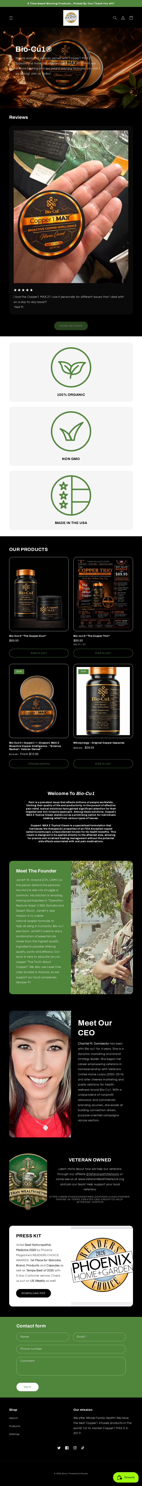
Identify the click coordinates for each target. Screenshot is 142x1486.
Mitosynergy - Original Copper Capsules (99, 742)
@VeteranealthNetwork (102, 1174)
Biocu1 (65, 1474)
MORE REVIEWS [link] (71, 325)
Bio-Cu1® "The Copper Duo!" (28, 635)
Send (27, 1387)
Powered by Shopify (78, 1474)
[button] (11, 18)
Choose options (39, 763)
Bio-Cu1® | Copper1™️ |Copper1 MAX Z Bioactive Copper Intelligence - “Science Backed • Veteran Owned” (35, 746)
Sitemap (14, 1434)
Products (14, 1426)
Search (13, 1418)
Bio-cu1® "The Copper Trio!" (91, 635)
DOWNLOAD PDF (33, 1293)
